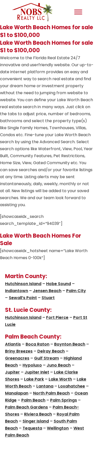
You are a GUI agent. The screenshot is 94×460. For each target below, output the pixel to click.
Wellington (58, 428)
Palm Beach (33, 400)
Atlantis (13, 344)
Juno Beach (59, 365)
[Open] (78, 11)
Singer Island (36, 421)
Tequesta (32, 428)
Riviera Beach (38, 414)
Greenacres (17, 358)
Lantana (44, 386)
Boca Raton (37, 344)
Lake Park (34, 379)
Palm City (76, 291)
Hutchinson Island (23, 284)
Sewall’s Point (23, 298)
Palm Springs (63, 400)
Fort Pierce (57, 317)
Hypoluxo (32, 365)
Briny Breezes (19, 351)
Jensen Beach (47, 291)
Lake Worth (60, 379)
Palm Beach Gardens (26, 407)
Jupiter (12, 372)
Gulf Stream (46, 358)
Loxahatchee (71, 386)
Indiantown (16, 291)
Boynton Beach (69, 344)
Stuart (48, 298)
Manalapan (16, 393)
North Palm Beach (51, 393)
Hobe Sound (58, 284)
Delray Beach (51, 351)
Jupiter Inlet (37, 372)
